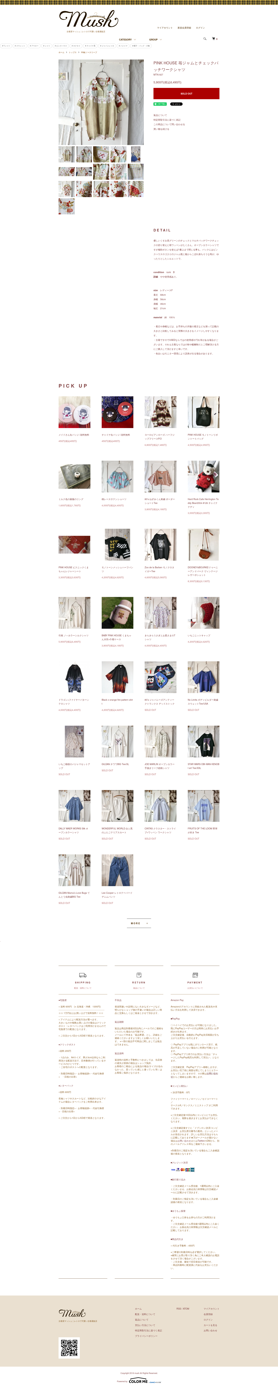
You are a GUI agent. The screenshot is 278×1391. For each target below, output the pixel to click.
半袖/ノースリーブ (89, 52)
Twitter (201, 1140)
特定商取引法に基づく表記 (167, 119)
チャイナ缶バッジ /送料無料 (116, 434)
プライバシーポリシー (146, 1335)
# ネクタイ (76, 46)
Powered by (122, 1381)
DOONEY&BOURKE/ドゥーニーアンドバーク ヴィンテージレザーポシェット (203, 571)
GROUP (153, 39)
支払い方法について (145, 1325)
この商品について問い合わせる (169, 124)
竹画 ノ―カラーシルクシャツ (73, 635)
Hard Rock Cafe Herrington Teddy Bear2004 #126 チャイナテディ (203, 502)
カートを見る (210, 1325)
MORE (135, 923)
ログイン (200, 27)
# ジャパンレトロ (107, 46)
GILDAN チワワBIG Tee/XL (115, 764)
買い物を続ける (161, 128)
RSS (178, 1308)
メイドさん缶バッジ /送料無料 (74, 434)
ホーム (61, 52)
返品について (160, 115)
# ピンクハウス (61, 46)
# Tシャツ (6, 46)
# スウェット (20, 46)
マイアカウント (165, 27)
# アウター (34, 46)
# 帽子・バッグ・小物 (141, 46)
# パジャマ (123, 46)
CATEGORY (125, 39)
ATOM (186, 1308)
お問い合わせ (184, 1140)
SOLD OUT (186, 93)
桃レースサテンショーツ (114, 499)
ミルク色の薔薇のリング (71, 499)
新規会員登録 (184, 27)
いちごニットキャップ (199, 635)
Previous (63, 102)
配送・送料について (145, 1314)
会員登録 (208, 1314)
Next (139, 102)
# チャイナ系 (90, 46)
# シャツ (46, 46)
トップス (73, 52)
